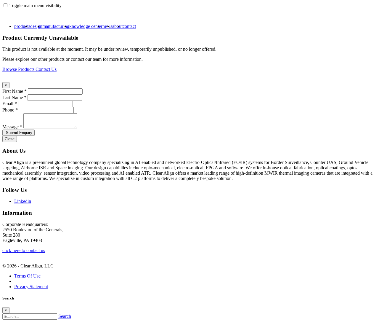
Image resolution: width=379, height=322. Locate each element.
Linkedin (22, 201)
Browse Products (19, 69)
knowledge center (85, 26)
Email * (9, 103)
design (36, 26)
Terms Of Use (27, 275)
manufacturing (55, 26)
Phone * (10, 109)
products (22, 26)
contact (129, 26)
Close (10, 139)
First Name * (14, 91)
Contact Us (46, 69)
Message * (12, 126)
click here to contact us (23, 250)
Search (64, 316)
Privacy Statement (31, 286)
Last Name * (14, 97)
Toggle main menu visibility (35, 5)
